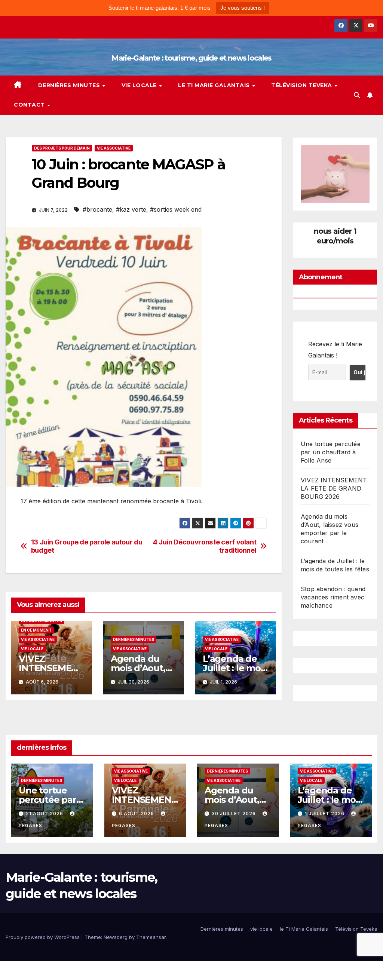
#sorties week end (176, 209)
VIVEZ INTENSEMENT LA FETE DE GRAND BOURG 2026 (334, 488)
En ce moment (36, 630)
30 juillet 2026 (234, 813)
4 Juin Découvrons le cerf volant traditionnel (204, 546)
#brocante (97, 209)
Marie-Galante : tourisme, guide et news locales (191, 57)
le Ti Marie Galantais (214, 85)
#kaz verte (131, 209)
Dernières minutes (70, 85)
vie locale (140, 85)
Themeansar (151, 937)
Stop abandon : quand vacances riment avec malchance (333, 597)
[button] (357, 95)
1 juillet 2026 (325, 813)
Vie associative (114, 148)
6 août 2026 (137, 813)
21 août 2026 (45, 813)
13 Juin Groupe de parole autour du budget (87, 546)
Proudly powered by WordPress (43, 937)
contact (30, 104)
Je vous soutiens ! (242, 7)
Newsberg (116, 937)
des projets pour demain (62, 148)
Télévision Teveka (302, 85)
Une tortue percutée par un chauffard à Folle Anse (331, 452)
